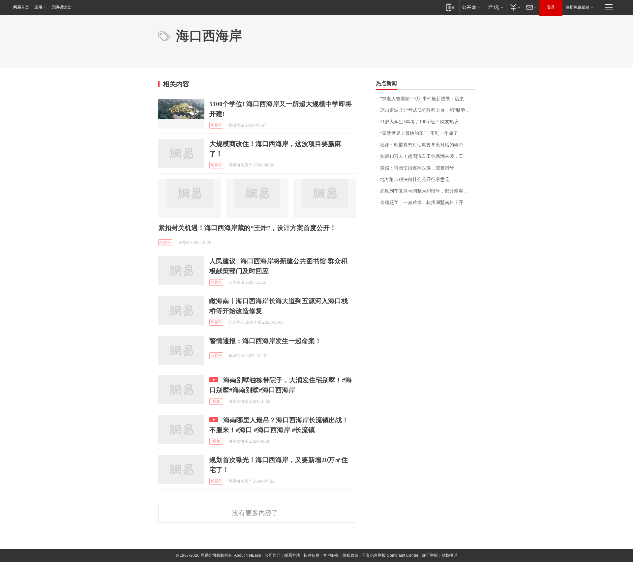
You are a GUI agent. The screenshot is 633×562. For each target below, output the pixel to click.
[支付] (514, 7)
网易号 (216, 125)
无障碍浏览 (61, 7)
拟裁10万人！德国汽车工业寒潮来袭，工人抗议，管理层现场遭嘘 (427, 156)
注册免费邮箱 (577, 7)
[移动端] (450, 7)
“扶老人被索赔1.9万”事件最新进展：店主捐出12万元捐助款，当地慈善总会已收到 (427, 98)
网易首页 (21, 7)
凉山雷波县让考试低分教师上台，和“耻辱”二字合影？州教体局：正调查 (427, 110)
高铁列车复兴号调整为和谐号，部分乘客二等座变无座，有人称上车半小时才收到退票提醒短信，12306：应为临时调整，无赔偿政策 (427, 191)
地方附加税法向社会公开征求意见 (414, 179)
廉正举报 (430, 555)
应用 (38, 7)
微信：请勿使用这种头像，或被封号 (417, 167)
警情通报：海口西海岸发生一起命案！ (265, 340)
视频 (216, 401)
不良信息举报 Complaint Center (390, 555)
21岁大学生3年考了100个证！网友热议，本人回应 (427, 121)
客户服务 (331, 555)
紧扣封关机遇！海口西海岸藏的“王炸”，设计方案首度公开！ (247, 227)
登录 (551, 7)
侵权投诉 (449, 555)
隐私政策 (350, 555)
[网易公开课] (471, 7)
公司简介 (273, 555)
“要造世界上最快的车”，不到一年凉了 (419, 133)
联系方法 (292, 555)
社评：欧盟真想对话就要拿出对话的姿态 (421, 144)
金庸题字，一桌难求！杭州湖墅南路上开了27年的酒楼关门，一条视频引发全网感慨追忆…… (427, 202)
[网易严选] (494, 7)
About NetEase (247, 555)
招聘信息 (311, 555)
